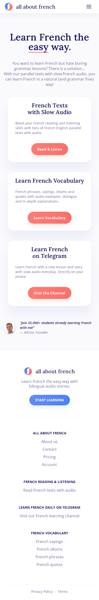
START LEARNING (49, 400)
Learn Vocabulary (50, 217)
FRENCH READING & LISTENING (49, 481)
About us (49, 441)
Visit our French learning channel (50, 515)
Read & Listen (49, 149)
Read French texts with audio (49, 490)
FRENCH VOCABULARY (49, 533)
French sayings (49, 541)
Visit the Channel (49, 293)
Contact (50, 449)
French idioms (49, 549)
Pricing (49, 456)
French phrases (50, 556)
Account (49, 464)
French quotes (50, 564)
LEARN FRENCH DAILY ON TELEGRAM (49, 507)
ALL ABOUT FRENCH (49, 433)
